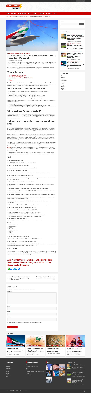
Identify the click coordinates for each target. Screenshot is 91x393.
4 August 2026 (70, 41)
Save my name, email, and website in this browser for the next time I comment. (25, 322)
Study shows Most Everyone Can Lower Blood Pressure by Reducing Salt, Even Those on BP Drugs (45, 278)
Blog (55, 13)
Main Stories (20, 53)
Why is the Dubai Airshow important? (16, 76)
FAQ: (10, 79)
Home (8, 13)
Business (13, 13)
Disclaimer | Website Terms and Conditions (35, 371)
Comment (9, 291)
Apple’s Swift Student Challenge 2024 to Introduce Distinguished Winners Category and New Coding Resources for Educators (29, 262)
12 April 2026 (29, 354)
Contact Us (28, 369)
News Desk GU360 (18, 60)
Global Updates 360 (17, 390)
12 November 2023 (11, 60)
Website (9, 317)
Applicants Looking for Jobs (32, 366)
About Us (28, 364)
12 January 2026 (70, 354)
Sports (42, 13)
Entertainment (22, 13)
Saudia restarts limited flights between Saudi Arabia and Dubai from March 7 (55, 350)
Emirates (9, 147)
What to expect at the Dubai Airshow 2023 (17, 75)
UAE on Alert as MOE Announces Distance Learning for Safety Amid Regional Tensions (75, 65)
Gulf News (14, 53)
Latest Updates (66, 32)
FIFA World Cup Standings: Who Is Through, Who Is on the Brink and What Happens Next (75, 47)
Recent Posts (71, 362)
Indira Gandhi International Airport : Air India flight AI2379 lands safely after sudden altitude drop (75, 37)
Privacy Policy (29, 374)
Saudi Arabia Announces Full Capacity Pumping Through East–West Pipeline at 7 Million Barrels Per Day (35, 351)
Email (8, 311)
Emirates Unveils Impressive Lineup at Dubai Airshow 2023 (20, 77)
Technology (49, 13)
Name (9, 306)
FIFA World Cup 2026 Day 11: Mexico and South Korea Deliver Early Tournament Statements (75, 55)
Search (62, 21)
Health (29, 13)
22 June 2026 (70, 50)
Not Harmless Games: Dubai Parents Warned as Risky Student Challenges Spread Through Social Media (74, 351)
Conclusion (11, 80)
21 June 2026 (70, 59)
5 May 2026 (69, 68)
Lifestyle (35, 13)
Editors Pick (72, 43)
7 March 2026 (49, 353)
